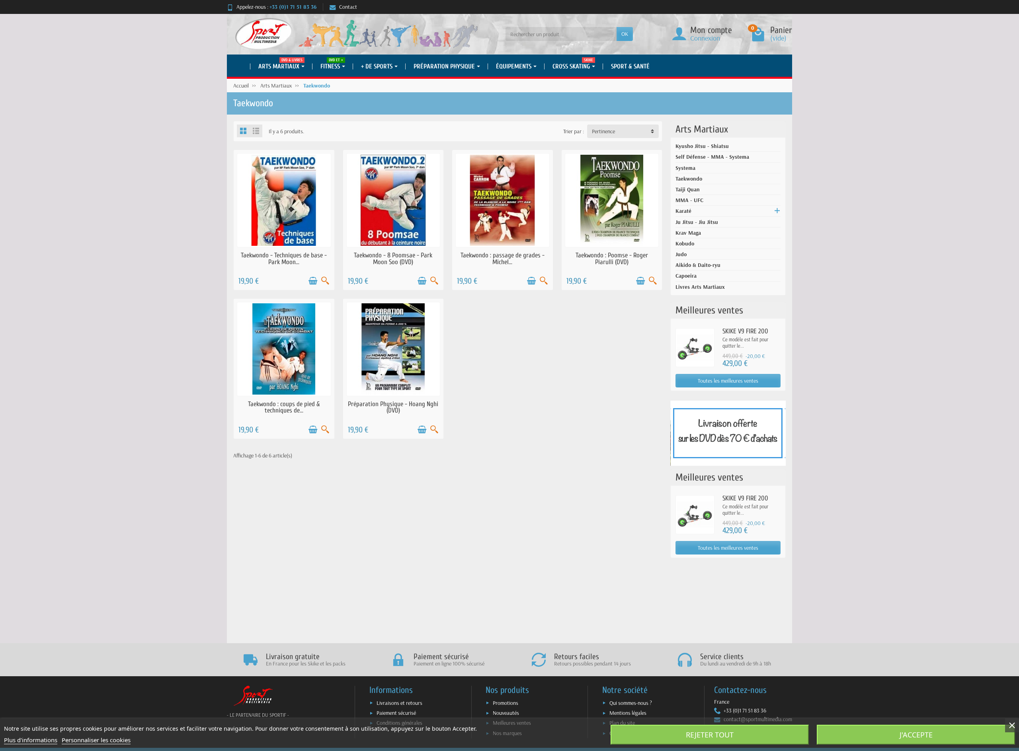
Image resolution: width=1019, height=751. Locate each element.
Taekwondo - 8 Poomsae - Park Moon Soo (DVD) (393, 258)
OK (624, 33)
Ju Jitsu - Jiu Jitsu (696, 222)
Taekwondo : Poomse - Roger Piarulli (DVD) (612, 258)
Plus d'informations (30, 740)
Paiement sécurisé (396, 712)
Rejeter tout (710, 734)
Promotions (505, 702)
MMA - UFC (689, 200)
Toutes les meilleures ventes (728, 380)
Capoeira (686, 275)
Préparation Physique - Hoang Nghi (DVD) (393, 407)
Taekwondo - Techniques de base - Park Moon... (284, 258)
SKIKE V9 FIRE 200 (745, 331)
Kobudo (684, 243)
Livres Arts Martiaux (700, 286)
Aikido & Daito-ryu (697, 264)
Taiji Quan (687, 189)
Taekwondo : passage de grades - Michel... (503, 258)
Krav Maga (688, 232)
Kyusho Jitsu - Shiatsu (702, 146)
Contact (348, 6)
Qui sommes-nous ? (630, 702)
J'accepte (916, 734)
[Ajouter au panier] (313, 280)
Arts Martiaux (701, 129)
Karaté (683, 210)
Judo (681, 254)
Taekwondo (688, 178)
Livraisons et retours (399, 702)
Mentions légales (627, 712)
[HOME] (238, 66)
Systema (685, 167)
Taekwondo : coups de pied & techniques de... (284, 407)
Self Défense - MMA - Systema (712, 156)
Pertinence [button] (603, 131)
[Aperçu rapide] (325, 280)
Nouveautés (506, 712)
